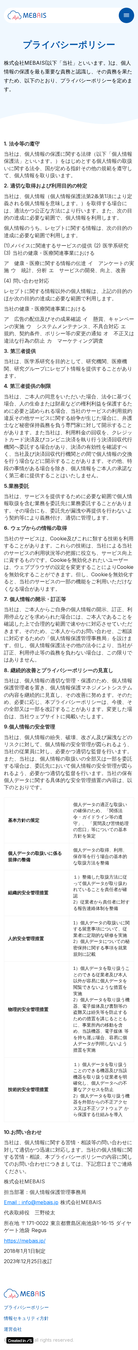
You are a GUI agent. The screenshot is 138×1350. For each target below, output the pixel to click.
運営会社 (13, 1329)
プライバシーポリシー (26, 1307)
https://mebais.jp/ (25, 1241)
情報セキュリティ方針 (26, 1318)
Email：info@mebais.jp (31, 1202)
